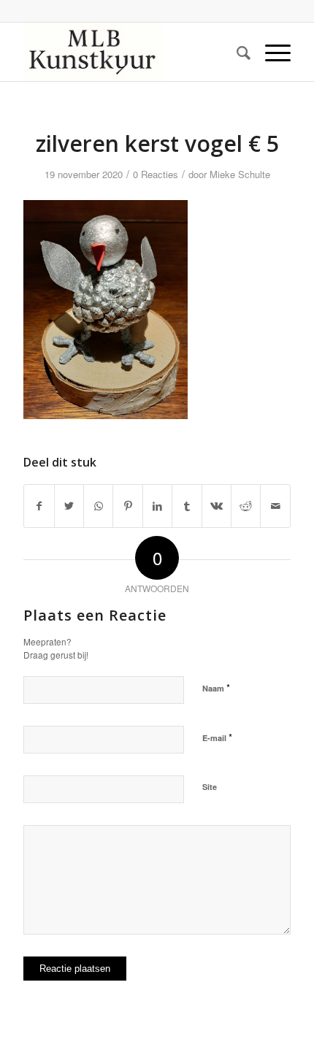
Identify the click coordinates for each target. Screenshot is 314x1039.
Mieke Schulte (240, 174)
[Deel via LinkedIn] (157, 506)
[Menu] (270, 52)
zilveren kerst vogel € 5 (157, 143)
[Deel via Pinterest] (127, 506)
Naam (216, 687)
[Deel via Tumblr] (186, 506)
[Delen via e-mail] (275, 506)
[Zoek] (236, 52)
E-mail (217, 737)
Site (209, 786)
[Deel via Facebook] (38, 506)
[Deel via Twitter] (69, 506)
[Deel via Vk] (216, 506)
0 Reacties (155, 174)
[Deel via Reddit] (245, 506)
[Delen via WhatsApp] (98, 506)
